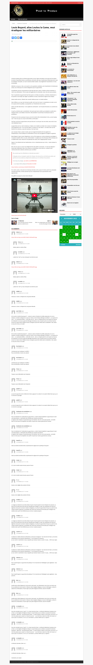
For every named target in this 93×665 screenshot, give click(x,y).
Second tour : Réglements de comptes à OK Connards (73, 53)
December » (78, 244)
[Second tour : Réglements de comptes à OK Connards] (64, 53)
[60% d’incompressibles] (64, 181)
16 (67, 234)
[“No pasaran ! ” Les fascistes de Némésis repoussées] (64, 100)
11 (73, 231)
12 (76, 231)
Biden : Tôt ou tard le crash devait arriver (73, 93)
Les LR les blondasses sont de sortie (73, 168)
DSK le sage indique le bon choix (73, 58)
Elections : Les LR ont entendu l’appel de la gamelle (72, 157)
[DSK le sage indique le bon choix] (64, 59)
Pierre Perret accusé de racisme (72, 192)
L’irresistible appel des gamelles (72, 35)
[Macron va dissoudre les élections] (64, 65)
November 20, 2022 (31, 163)
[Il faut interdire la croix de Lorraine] (64, 123)
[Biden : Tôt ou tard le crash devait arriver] (64, 94)
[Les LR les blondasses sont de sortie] (64, 169)
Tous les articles (22, 19)
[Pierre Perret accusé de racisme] (64, 193)
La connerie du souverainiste (70, 69)
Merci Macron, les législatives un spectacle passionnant (72, 175)
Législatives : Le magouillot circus (71, 151)
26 (76, 238)
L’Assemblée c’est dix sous (73, 185)
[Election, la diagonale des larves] (64, 42)
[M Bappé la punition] (64, 146)
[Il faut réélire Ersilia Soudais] (64, 105)
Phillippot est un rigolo (72, 162)
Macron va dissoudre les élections (73, 64)
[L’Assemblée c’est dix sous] (64, 187)
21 (61, 238)
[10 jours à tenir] (64, 140)
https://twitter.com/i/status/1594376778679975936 (23, 167)
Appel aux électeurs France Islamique (73, 197)
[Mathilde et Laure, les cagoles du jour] (64, 129)
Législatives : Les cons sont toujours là (73, 81)
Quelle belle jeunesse (72, 109)
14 (61, 234)
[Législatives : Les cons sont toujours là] (64, 82)
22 (64, 238)
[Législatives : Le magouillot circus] (64, 152)
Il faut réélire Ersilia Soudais (71, 104)
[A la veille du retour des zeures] (64, 88)
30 (67, 241)
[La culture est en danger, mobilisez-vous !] (64, 134)
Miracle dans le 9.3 (71, 115)
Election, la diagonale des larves (73, 40)
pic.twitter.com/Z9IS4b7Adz (30, 160)
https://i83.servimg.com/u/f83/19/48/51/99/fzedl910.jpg (24, 237)
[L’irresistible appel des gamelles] (64, 36)
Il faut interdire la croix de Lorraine (73, 122)
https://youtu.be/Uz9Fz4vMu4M (18, 215)
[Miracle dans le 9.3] (64, 117)
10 (70, 231)
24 (70, 238)
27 (79, 238)
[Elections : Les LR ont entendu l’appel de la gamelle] (64, 158)
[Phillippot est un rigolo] (64, 164)
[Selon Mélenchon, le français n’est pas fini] (64, 76)
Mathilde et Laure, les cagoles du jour (72, 128)
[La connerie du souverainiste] (64, 71)
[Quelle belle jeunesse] (64, 111)
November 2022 (70, 218)
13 (79, 231)
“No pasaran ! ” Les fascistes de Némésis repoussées (72, 99)
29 (64, 241)
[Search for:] (70, 25)
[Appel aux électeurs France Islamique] (64, 198)
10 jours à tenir (70, 139)
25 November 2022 (17, 34)
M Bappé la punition (72, 144)
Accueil (13, 19)
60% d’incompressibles (72, 179)
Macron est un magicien (72, 202)
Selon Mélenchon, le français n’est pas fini (72, 75)
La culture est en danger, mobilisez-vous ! (73, 133)
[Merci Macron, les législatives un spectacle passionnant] (64, 175)
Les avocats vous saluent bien (73, 46)
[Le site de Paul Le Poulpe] (46, 17)
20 (79, 234)
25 (73, 238)
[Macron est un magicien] (64, 204)
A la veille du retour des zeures (72, 87)
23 (67, 238)
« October (62, 244)
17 (70, 234)
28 (61, 241)
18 (73, 234)
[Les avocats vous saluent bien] (64, 47)
